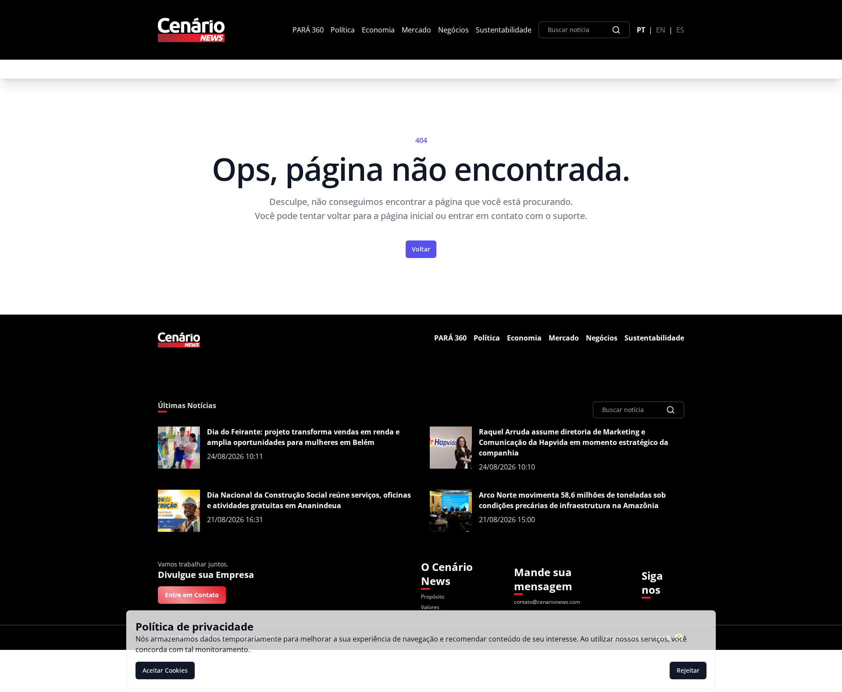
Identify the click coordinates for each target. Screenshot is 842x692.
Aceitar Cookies (165, 670)
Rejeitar (688, 670)
